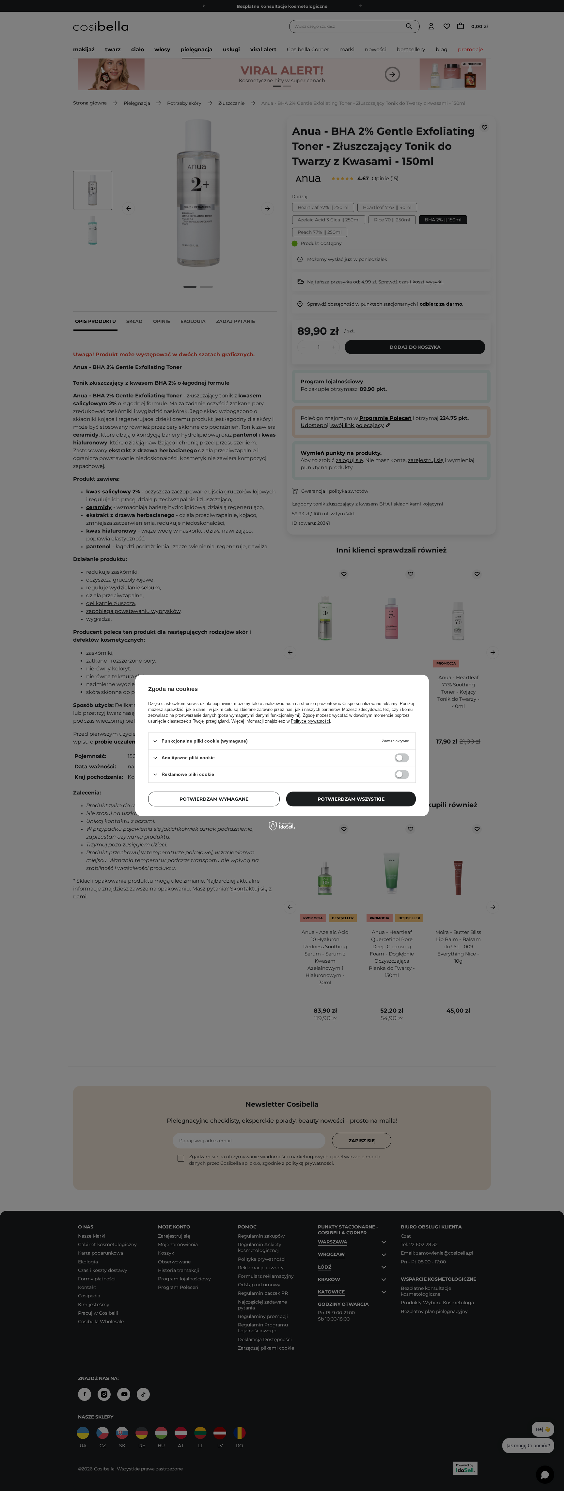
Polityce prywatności (310, 721)
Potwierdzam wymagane (214, 799)
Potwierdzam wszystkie (351, 799)
